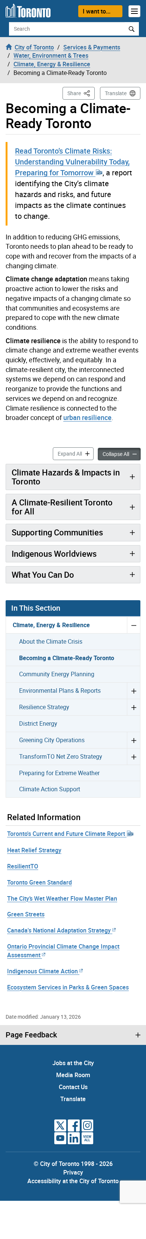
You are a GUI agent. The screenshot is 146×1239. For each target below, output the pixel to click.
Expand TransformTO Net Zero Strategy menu (133, 756)
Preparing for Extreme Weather (59, 773)
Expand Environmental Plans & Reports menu (133, 690)
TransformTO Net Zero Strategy (60, 756)
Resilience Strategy (44, 707)
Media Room (73, 1075)
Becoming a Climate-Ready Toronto (66, 658)
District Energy (38, 723)
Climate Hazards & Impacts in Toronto (66, 477)
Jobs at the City (73, 1063)
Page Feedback (31, 1034)
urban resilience (87, 417)
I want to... (96, 11)
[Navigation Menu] (134, 11)
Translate (116, 93)
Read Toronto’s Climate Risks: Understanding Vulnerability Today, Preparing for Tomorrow (72, 162)
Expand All (76, 453)
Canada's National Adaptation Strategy (59, 930)
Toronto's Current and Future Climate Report (67, 833)
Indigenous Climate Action (42, 971)
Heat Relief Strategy (34, 850)
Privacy (73, 1172)
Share (81, 93)
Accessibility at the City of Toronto (73, 1181)
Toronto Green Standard (39, 882)
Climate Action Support (49, 789)
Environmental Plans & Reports (60, 690)
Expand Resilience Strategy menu (133, 707)
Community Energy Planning (56, 674)
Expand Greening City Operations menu (133, 740)
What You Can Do (43, 574)
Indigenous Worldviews (54, 553)
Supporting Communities (57, 532)
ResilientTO (22, 866)
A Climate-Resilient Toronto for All (62, 507)
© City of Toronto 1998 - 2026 (73, 1164)
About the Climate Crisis (50, 641)
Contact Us (73, 1087)
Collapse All (122, 453)
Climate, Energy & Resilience (51, 625)
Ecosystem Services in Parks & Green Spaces (68, 987)
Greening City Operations (52, 740)
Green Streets (26, 914)
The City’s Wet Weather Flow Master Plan (62, 898)
